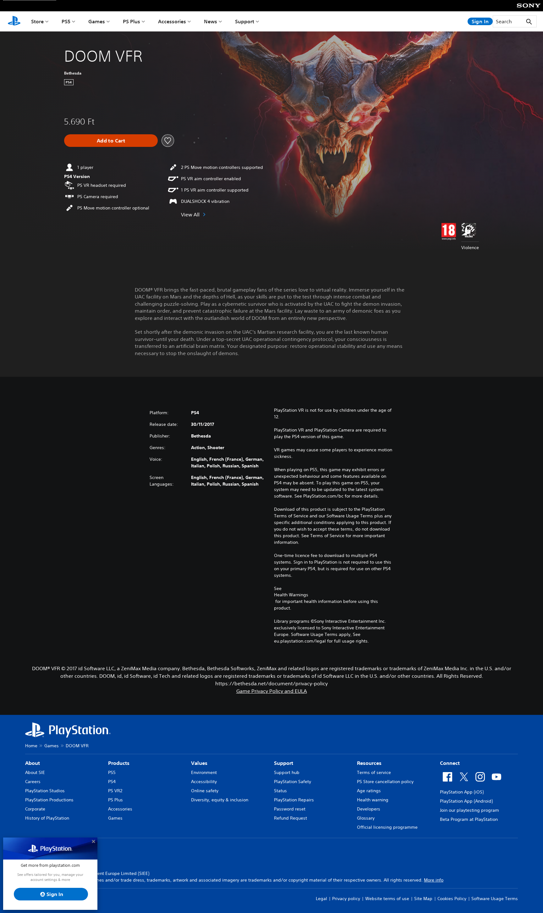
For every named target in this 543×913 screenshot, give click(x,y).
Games (96, 21)
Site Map (423, 898)
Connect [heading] (450, 763)
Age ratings (369, 790)
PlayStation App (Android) (466, 801)
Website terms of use (387, 898)
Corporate (35, 809)
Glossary (366, 818)
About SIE (35, 772)
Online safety (204, 790)
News (210, 21)
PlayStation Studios (45, 790)
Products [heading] (118, 763)
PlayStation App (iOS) (462, 792)
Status (280, 790)
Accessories (172, 21)
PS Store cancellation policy (385, 781)
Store (37, 21)
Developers (368, 809)
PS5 (66, 21)
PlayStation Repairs (294, 800)
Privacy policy (346, 898)
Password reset (289, 809)
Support (244, 21)
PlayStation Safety (292, 781)
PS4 (112, 781)
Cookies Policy (451, 898)
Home (31, 746)
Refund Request (290, 818)
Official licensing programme (387, 827)
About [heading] (32, 763)
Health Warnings (291, 595)
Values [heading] (199, 763)
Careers (33, 781)
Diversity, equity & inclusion (219, 800)
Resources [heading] (369, 763)
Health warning (372, 800)
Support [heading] (283, 763)
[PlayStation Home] (14, 21)
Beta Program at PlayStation (469, 819)
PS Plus (131, 21)
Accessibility (204, 781)
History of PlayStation (47, 818)
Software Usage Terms (494, 898)
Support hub (286, 772)
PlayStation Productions (49, 800)
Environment (204, 772)
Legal (321, 898)
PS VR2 (115, 790)
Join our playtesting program (469, 810)
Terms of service (374, 772)
